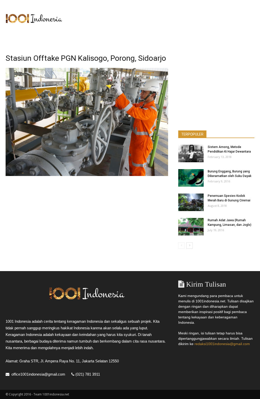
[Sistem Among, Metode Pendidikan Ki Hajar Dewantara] (191, 153)
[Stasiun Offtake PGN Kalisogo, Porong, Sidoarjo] (87, 175)
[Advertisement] (162, 18)
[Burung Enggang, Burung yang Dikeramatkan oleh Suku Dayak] (191, 178)
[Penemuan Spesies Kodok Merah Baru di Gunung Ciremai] (191, 202)
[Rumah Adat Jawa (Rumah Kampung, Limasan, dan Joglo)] (191, 226)
